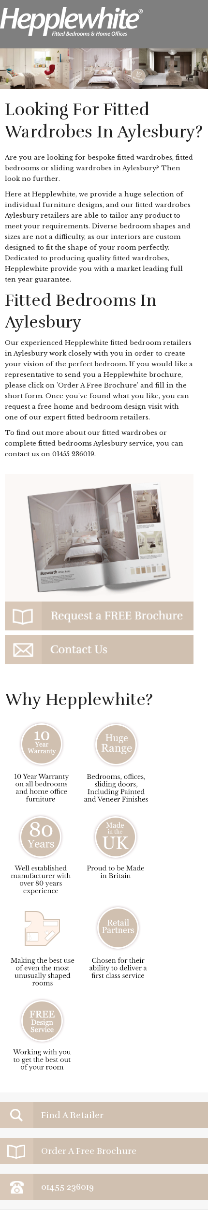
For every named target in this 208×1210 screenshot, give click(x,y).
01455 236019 (73, 454)
